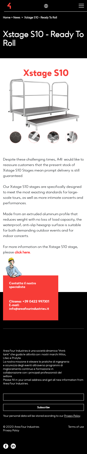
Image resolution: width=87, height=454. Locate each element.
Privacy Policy (11, 430)
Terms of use (76, 427)
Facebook (5, 446)
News (16, 17)
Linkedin (13, 446)
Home (7, 17)
